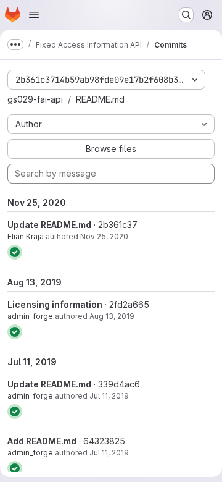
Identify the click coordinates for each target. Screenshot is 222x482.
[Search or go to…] (186, 14)
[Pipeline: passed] (14, 252)
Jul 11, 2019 (109, 395)
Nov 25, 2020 (104, 236)
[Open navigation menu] (34, 15)
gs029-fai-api (35, 99)
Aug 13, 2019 (111, 316)
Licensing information (54, 304)
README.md (100, 99)
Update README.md (49, 224)
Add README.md (41, 441)
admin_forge (30, 316)
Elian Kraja (25, 236)
